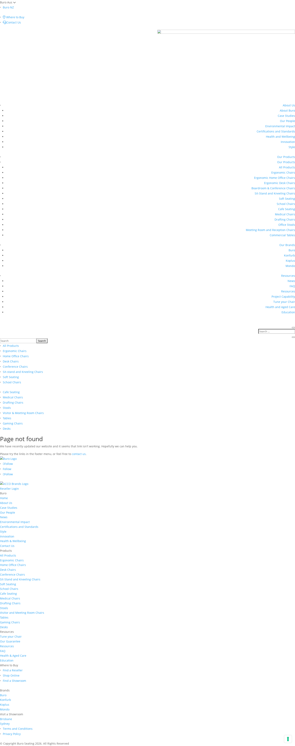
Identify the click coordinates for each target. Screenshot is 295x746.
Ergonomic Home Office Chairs (274, 178)
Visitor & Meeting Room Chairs (23, 413)
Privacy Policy (12, 734)
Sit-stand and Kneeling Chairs (23, 372)
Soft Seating (287, 198)
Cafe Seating (286, 209)
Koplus (290, 261)
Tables (7, 418)
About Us (289, 105)
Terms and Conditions (18, 729)
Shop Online (11, 675)
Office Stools (286, 225)
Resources (288, 276)
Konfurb (289, 255)
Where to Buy (14, 17)
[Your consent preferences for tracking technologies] (288, 739)
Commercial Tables (282, 235)
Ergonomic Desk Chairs (279, 183)
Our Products (286, 157)
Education (288, 312)
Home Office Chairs (16, 356)
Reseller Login (9, 489)
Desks (7, 429)
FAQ (292, 286)
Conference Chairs (15, 366)
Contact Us (13, 22)
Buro (292, 250)
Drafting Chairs (285, 219)
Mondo (290, 266)
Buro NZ (8, 7)
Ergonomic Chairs (283, 172)
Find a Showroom (14, 681)
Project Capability (283, 296)
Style (292, 147)
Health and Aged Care (280, 307)
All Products (287, 167)
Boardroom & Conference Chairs (273, 188)
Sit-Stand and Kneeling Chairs (275, 193)
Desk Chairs (11, 361)
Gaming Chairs (13, 423)
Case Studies (286, 116)
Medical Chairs (285, 214)
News (291, 281)
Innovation (288, 142)
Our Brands (287, 245)
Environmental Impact (280, 126)
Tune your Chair (284, 302)
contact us (79, 454)
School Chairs (286, 204)
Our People (287, 121)
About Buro (287, 110)
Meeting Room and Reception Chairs (270, 230)
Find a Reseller (13, 670)
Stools (7, 408)
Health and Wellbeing (280, 136)
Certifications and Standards (276, 131)
